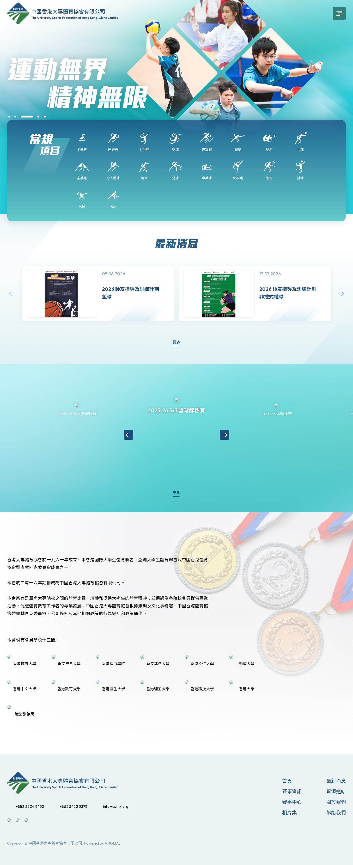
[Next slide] (341, 294)
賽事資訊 (292, 791)
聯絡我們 (336, 812)
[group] (98, 293)
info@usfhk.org (115, 806)
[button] (9, 116)
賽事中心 (292, 802)
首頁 (287, 781)
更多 (176, 342)
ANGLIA (111, 843)
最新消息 (336, 781)
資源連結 (336, 791)
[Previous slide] (12, 294)
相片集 (289, 812)
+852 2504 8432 (30, 806)
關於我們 (336, 802)
